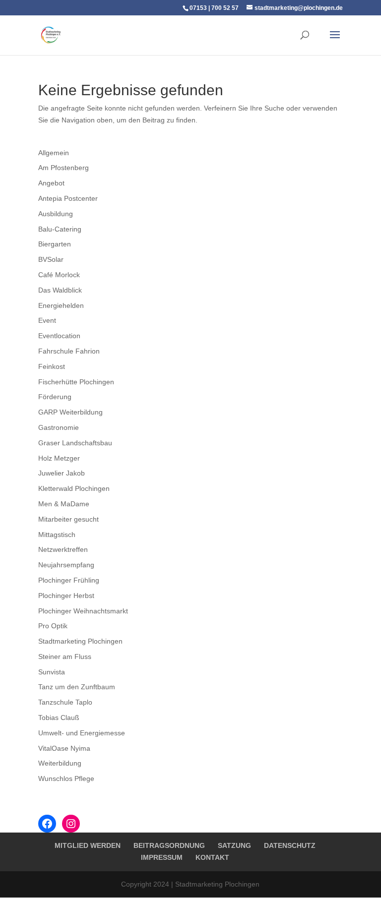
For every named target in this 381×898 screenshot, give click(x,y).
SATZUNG (234, 845)
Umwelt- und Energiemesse (81, 733)
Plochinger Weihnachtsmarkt (83, 611)
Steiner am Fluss (64, 656)
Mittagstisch (56, 535)
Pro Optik (52, 626)
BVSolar (51, 259)
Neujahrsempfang (66, 565)
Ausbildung (55, 214)
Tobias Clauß (58, 717)
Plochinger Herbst (66, 595)
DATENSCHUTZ (290, 845)
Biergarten (54, 244)
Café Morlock (59, 275)
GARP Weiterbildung (70, 412)
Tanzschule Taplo (65, 702)
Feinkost (51, 366)
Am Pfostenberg (63, 168)
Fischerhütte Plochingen (76, 382)
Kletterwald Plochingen (74, 488)
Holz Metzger (59, 458)
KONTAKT (212, 857)
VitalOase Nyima (64, 748)
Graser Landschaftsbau (75, 443)
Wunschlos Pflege (66, 778)
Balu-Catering (59, 229)
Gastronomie (58, 427)
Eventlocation (59, 336)
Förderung (54, 397)
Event (47, 320)
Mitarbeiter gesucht (68, 519)
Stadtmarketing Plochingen (80, 641)
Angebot (51, 183)
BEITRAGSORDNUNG (169, 845)
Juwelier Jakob (61, 473)
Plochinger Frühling (68, 580)
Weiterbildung (59, 763)
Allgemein (53, 153)
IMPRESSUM (162, 857)
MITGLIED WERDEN (88, 845)
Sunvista (51, 672)
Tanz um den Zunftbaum (76, 687)
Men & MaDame (63, 504)
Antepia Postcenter (68, 198)
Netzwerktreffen (63, 549)
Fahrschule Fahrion (69, 351)
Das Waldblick (60, 290)
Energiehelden (61, 305)
